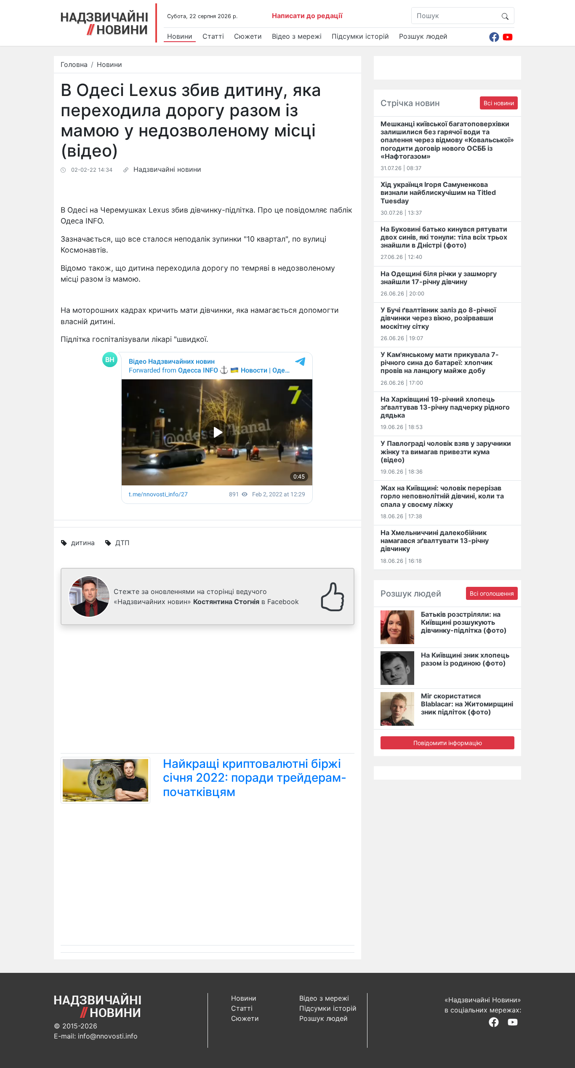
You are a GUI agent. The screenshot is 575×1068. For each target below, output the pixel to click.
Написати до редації (307, 15)
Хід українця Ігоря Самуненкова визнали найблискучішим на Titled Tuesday (438, 192)
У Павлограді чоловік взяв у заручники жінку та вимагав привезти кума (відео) (446, 451)
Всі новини (499, 103)
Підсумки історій (360, 36)
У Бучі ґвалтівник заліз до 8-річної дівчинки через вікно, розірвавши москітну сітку (438, 318)
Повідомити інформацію (447, 742)
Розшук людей (423, 36)
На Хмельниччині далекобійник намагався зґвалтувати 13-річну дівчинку (435, 540)
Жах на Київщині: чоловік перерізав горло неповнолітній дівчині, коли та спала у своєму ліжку (442, 496)
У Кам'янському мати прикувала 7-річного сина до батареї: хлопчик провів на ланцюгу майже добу (440, 362)
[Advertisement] (207, 691)
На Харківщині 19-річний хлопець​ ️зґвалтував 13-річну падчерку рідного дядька (445, 407)
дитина (83, 542)
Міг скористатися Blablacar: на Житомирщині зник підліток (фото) (467, 704)
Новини (179, 36)
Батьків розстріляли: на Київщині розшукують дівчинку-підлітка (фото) (464, 622)
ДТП (122, 542)
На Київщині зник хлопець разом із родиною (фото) (465, 659)
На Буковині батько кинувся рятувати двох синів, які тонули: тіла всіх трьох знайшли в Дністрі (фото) (444, 237)
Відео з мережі (297, 36)
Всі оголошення (492, 593)
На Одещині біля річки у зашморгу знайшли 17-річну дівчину (439, 277)
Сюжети (248, 36)
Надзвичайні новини (167, 169)
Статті (213, 36)
